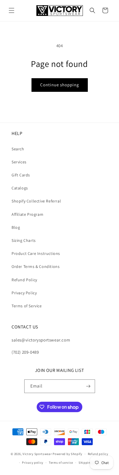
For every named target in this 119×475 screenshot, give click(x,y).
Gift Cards (21, 175)
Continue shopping (59, 84)
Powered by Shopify (67, 454)
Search (18, 148)
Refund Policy (24, 279)
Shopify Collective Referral (36, 201)
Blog (16, 227)
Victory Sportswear (37, 454)
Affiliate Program (27, 214)
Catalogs (20, 188)
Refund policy (98, 454)
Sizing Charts (24, 240)
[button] (11, 10)
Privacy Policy (24, 292)
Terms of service (61, 463)
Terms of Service (27, 305)
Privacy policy (32, 463)
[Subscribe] (88, 386)
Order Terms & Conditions (36, 266)
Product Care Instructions (36, 253)
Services (19, 162)
